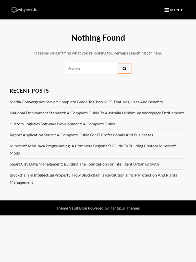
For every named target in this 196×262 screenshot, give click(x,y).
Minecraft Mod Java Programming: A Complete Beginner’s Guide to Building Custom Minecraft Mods (93, 149)
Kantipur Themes (124, 207)
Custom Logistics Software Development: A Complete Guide (62, 123)
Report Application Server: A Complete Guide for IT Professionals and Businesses (81, 134)
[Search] (124, 68)
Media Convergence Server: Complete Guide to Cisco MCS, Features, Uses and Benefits (86, 101)
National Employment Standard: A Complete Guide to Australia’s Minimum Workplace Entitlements (97, 112)
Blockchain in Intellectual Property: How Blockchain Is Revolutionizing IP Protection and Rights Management (93, 178)
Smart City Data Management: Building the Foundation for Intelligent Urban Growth (84, 163)
